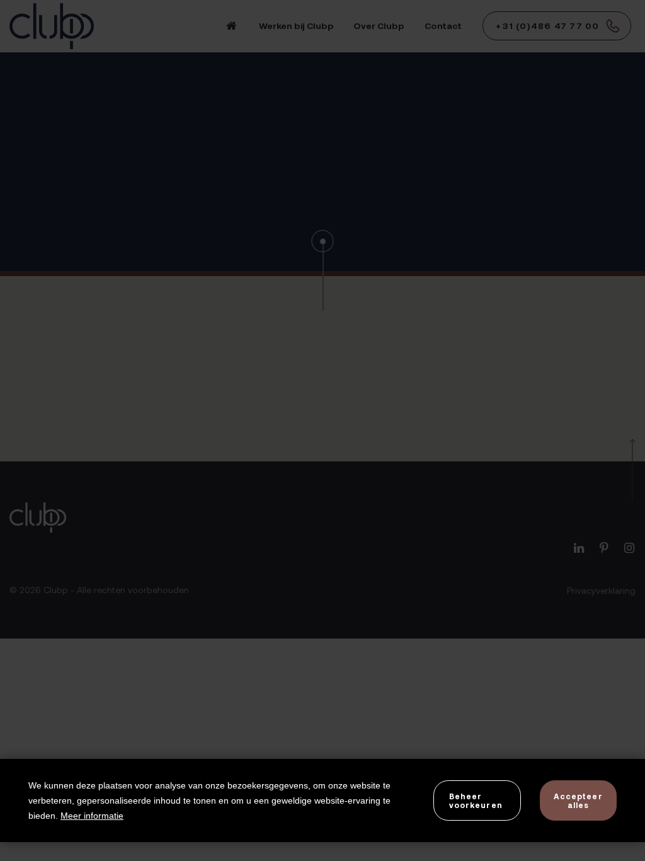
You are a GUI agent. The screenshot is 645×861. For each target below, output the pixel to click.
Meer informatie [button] (91, 816)
